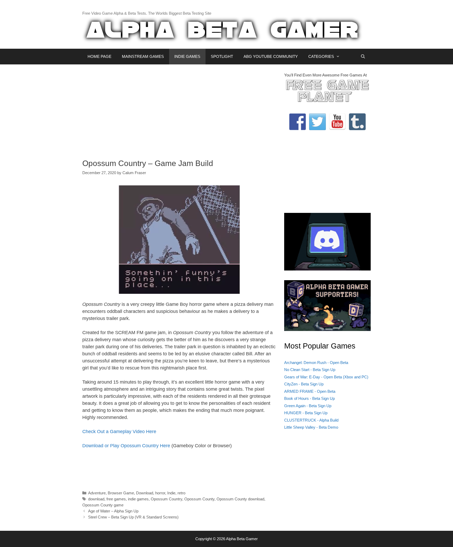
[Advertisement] (179, 109)
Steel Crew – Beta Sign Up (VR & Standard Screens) (133, 517)
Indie (171, 493)
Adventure (97, 493)
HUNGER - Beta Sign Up (305, 413)
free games (116, 499)
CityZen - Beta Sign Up (303, 384)
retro (181, 493)
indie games (138, 499)
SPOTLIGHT (222, 56)
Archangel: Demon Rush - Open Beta (316, 362)
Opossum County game (102, 505)
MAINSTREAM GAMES (143, 56)
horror (160, 493)
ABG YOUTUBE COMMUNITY (271, 56)
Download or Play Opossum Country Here (126, 445)
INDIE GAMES (187, 56)
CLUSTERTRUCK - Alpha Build (311, 420)
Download (144, 493)
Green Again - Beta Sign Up (307, 406)
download (96, 499)
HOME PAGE (99, 56)
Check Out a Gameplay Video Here (119, 431)
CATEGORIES (321, 56)
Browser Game (121, 493)
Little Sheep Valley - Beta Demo (311, 427)
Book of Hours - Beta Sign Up (309, 398)
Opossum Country (166, 499)
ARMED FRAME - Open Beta (309, 391)
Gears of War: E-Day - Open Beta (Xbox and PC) (326, 377)
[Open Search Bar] (363, 56)
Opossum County (199, 499)
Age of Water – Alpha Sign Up (113, 511)
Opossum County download (240, 499)
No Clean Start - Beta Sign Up (309, 369)
